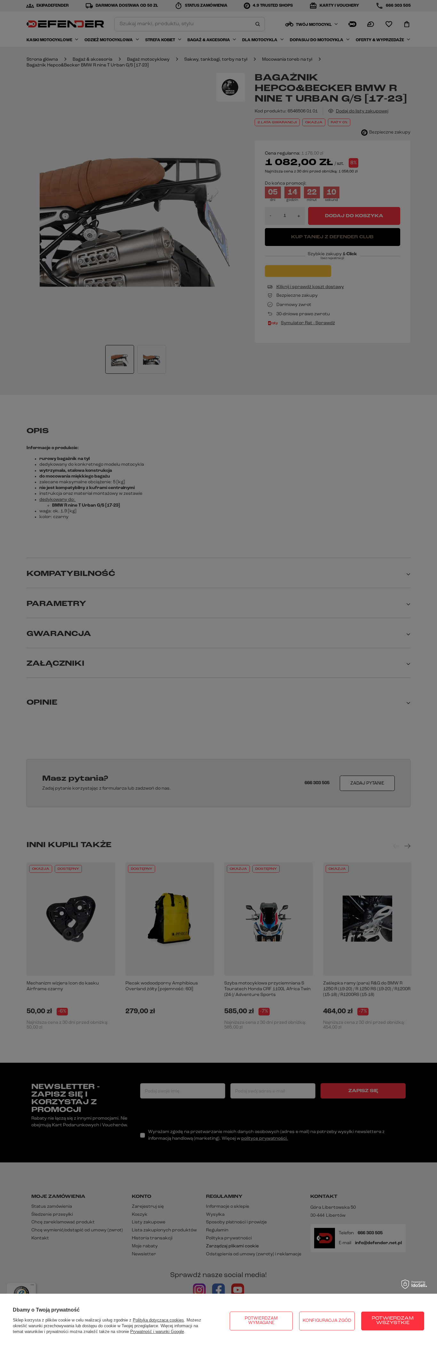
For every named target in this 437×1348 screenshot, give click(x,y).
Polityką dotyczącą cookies (158, 1320)
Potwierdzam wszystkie (393, 1320)
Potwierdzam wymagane (261, 1320)
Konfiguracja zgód (327, 1320)
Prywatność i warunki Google (157, 1331)
